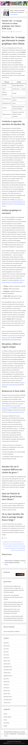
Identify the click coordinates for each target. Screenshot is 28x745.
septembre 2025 (8, 675)
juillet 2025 (7, 681)
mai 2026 (6, 651)
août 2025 (6, 678)
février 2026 (7, 660)
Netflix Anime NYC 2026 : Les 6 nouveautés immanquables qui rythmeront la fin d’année (12, 611)
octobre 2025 (7, 672)
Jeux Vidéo (6, 723)
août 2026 (6, 643)
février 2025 (7, 690)
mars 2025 (6, 687)
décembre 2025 (8, 666)
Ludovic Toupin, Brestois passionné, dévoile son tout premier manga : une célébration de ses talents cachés (13, 604)
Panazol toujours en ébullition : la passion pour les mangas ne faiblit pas (15, 561)
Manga (5, 538)
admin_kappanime (17, 31)
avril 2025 (6, 684)
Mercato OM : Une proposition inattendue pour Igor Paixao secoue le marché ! (13, 597)
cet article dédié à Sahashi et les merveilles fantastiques (12, 406)
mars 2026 (6, 657)
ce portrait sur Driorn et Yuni (16, 412)
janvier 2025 (7, 693)
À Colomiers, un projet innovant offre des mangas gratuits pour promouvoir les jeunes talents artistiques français (13, 618)
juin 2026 (6, 648)
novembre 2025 (8, 669)
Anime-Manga (13, 14)
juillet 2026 (7, 645)
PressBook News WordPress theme (17, 743)
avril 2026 (6, 655)
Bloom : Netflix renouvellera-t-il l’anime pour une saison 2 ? (18, 11)
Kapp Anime (12, 2)
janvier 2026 (7, 663)
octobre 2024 (7, 702)
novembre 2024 (8, 699)
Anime (5, 714)
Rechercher (7, 572)
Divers (5, 720)
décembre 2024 (8, 696)
